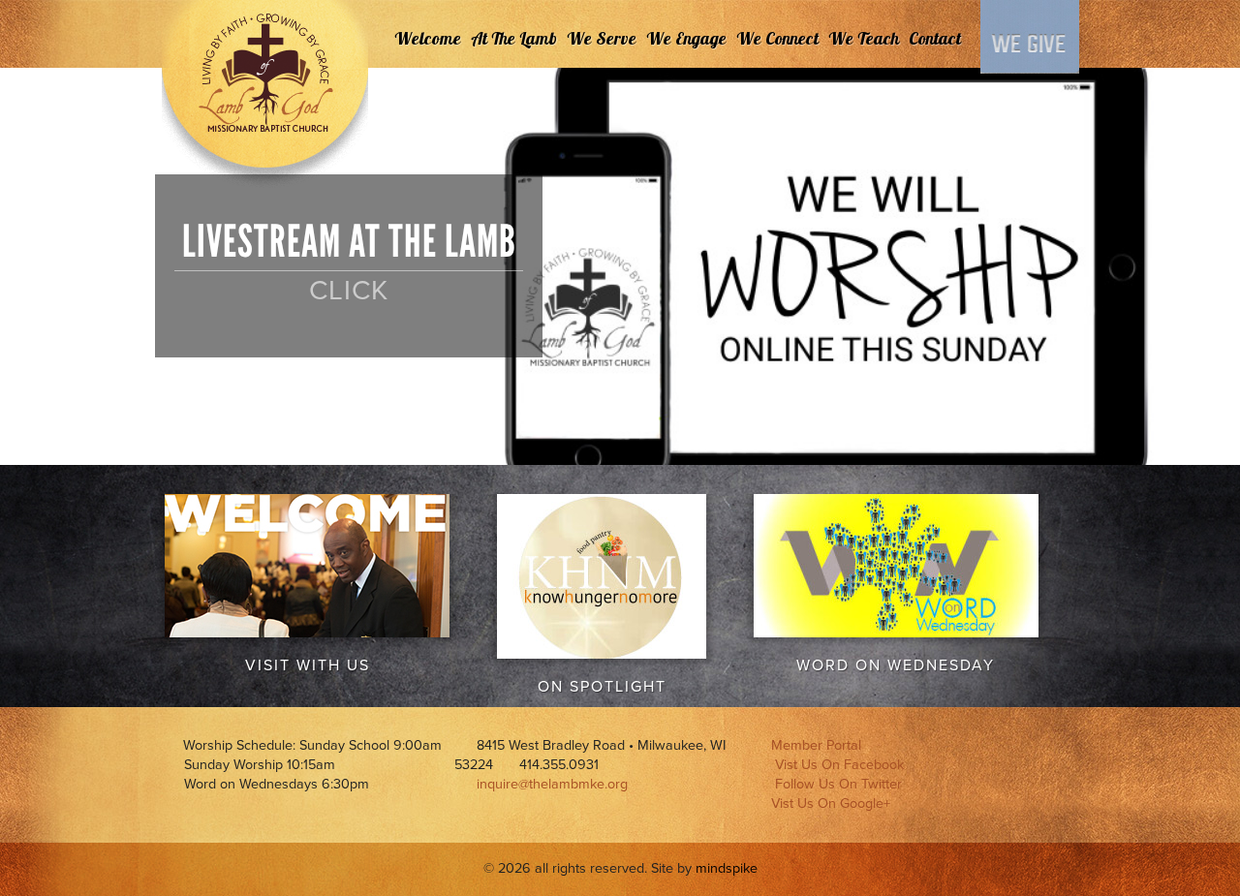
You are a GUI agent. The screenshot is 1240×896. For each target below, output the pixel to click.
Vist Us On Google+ (830, 803)
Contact (935, 38)
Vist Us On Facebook (839, 765)
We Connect (777, 38)
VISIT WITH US (307, 665)
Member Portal (816, 745)
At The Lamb (514, 38)
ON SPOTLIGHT (602, 686)
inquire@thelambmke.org (552, 784)
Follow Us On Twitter (838, 784)
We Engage (686, 38)
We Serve (601, 38)
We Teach (863, 38)
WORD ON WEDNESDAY (895, 665)
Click (348, 290)
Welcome (427, 38)
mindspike (727, 868)
